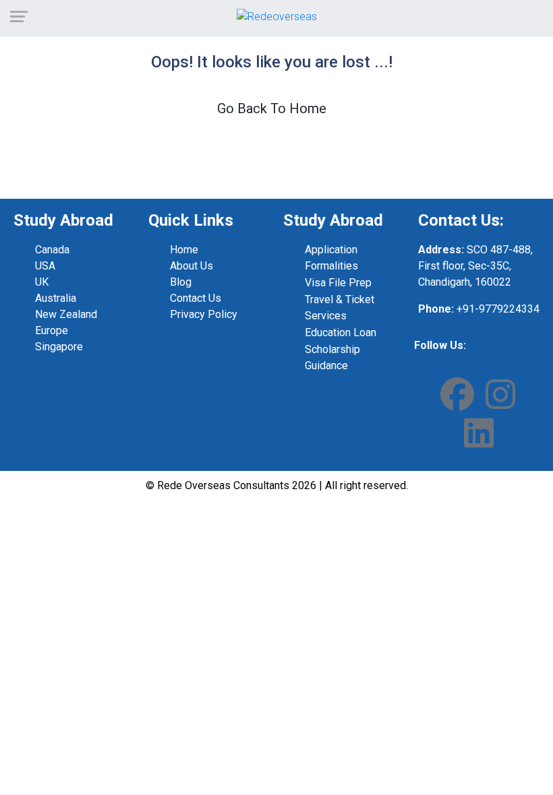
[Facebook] (457, 394)
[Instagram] (500, 394)
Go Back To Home (271, 108)
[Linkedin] (479, 432)
